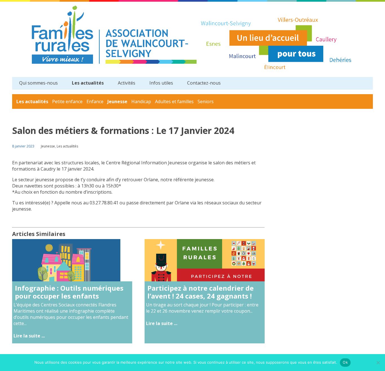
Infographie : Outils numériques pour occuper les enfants (69, 292)
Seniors (206, 101)
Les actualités (88, 83)
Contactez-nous (204, 83)
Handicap (141, 101)
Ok (345, 362)
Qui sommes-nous (38, 83)
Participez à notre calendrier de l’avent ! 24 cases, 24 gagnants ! (200, 292)
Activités (126, 83)
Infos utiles (161, 83)
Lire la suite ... (29, 336)
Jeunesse (117, 101)
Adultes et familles (174, 101)
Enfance (95, 101)
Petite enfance (67, 101)
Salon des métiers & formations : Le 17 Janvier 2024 (123, 130)
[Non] (378, 362)
